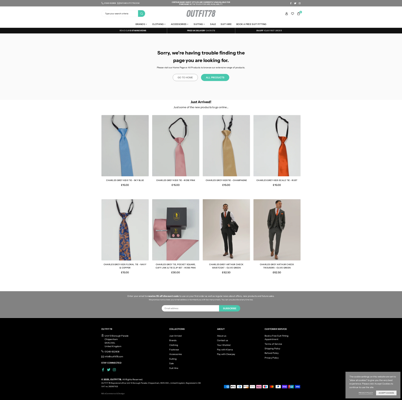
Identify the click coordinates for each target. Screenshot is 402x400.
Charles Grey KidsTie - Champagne (226, 180)
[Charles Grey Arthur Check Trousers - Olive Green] (277, 230)
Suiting (198, 24)
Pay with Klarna (225, 349)
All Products (215, 77)
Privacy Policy (272, 357)
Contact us (222, 340)
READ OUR (125, 30)
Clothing (158, 24)
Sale (213, 24)
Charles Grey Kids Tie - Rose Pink (175, 180)
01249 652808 (112, 351)
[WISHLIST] (293, 13)
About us (221, 335)
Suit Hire (226, 24)
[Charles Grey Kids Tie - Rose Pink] (175, 145)
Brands (140, 24)
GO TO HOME (185, 77)
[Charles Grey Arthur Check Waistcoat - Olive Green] (226, 230)
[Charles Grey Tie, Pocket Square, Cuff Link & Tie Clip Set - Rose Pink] (175, 230)
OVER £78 (201, 30)
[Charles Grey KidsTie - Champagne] (226, 145)
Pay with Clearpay (226, 354)
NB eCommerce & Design (113, 393)
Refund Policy (272, 353)
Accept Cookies (386, 393)
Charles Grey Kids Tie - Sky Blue (125, 180)
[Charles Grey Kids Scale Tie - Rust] (277, 145)
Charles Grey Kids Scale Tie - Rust (277, 180)
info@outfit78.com (129, 3)
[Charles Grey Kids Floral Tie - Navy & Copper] (125, 230)
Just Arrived (175, 335)
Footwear (174, 349)
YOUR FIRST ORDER (269, 30)
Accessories (178, 24)
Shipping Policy (272, 348)
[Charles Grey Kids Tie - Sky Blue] (125, 145)
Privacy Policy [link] (366, 393)
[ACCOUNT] (287, 13)
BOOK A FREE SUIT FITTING (251, 24)
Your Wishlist (224, 345)
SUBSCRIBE (229, 308)
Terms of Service (273, 344)
